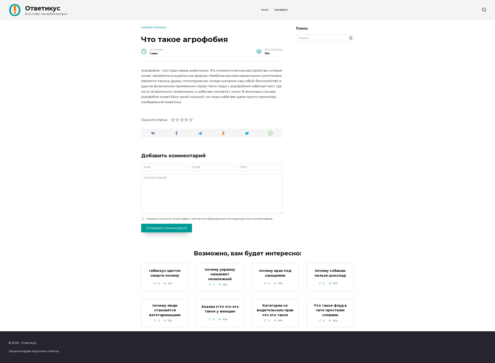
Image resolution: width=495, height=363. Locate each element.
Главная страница (153, 27)
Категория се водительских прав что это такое (275, 310)
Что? (265, 10)
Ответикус (42, 8)
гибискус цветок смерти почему (165, 273)
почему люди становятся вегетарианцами (165, 310)
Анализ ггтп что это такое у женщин (220, 309)
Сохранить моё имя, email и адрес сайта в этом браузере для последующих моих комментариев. (209, 218)
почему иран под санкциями (275, 273)
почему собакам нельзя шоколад (330, 273)
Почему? (281, 10)
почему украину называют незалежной (220, 274)
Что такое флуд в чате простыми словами (330, 310)
